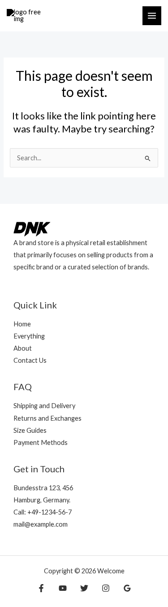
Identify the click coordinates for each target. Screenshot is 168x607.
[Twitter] (84, 588)
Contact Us (30, 360)
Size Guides (30, 430)
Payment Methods (40, 442)
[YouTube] (63, 588)
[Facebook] (41, 588)
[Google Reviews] (127, 588)
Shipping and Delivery (44, 405)
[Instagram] (106, 588)
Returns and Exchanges (47, 418)
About (22, 348)
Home (22, 324)
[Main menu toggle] (151, 15)
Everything (29, 336)
